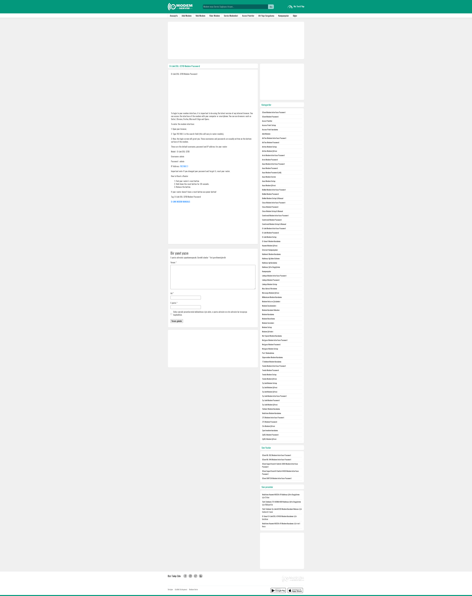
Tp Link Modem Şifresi (269, 387)
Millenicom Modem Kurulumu (272, 297)
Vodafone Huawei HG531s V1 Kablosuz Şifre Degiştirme (281, 494)
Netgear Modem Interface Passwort (275, 340)
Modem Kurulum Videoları (271, 310)
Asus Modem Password (270, 168)
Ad (172, 293)
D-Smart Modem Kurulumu (271, 241)
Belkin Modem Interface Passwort (274, 189)
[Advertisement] (236, 40)
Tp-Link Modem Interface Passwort (274, 396)
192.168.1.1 (184, 166)
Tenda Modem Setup (269, 374)
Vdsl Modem (200, 15)
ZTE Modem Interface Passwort (273, 417)
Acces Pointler (248, 15)
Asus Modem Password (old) (271, 172)
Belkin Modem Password (270, 194)
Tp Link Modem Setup (269, 383)
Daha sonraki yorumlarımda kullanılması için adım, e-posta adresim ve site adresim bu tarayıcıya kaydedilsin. (210, 313)
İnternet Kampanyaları (270, 250)
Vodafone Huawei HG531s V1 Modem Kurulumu (278, 523)
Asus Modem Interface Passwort (273, 164)
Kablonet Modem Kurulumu (271, 254)
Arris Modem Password (270, 159)
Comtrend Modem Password (271, 219)
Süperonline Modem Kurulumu (272, 357)
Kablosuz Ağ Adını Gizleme (271, 258)
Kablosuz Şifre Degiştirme (271, 267)
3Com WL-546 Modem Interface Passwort (276, 459)
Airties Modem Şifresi (269, 151)
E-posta (173, 302)
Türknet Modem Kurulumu (271, 409)
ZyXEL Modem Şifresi (269, 439)
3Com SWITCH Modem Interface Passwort (277, 478)
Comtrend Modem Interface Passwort (275, 215)
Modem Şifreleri (267, 331)
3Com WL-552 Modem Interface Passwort (276, 455)
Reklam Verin (193, 589)
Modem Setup (267, 327)
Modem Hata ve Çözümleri (271, 301)
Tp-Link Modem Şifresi (269, 404)
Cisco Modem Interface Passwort (273, 202)
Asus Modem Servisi (269, 176)
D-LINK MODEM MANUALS (180, 201)
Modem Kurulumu (268, 314)
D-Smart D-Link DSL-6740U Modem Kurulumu (277, 516)
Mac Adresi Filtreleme (269, 288)
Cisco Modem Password (270, 207)
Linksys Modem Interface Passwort (274, 275)
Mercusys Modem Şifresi (270, 293)
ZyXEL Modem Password (270, 434)
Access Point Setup (269, 125)
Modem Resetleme (268, 318)
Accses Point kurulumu (270, 129)
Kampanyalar (283, 15)
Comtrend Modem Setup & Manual (274, 224)
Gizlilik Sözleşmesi (181, 589)
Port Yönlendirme (268, 353)
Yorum (173, 262)
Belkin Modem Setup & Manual (272, 198)
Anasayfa (174, 15)
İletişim (170, 589)
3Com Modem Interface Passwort (274, 112)
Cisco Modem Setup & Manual (272, 211)
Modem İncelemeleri (269, 305)
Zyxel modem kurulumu (270, 430)
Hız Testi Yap (299, 6)
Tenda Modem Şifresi (269, 379)
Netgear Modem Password (271, 344)
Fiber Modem (214, 15)
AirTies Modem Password (270, 142)
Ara (271, 6)
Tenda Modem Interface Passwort (274, 366)
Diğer (295, 15)
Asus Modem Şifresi (269, 185)
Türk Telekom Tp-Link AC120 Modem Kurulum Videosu (280, 509)
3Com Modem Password (270, 116)
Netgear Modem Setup (270, 348)
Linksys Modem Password (270, 280)
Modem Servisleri (268, 323)
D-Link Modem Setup (269, 237)
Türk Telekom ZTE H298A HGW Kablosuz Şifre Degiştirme (281, 501)
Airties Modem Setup (269, 146)
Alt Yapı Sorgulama (266, 15)
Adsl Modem (187, 15)
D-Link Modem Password (270, 232)
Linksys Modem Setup (269, 284)
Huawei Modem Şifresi (269, 245)
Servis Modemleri (231, 15)
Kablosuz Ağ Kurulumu (269, 262)
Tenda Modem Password (270, 370)
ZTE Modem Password (269, 422)
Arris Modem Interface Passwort (273, 155)
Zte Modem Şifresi (268, 426)
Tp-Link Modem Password (271, 400)
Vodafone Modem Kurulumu (271, 413)
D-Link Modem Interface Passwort (274, 228)
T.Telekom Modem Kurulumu (271, 361)
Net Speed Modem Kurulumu (272, 336)
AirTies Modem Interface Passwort (274, 138)
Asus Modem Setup (268, 181)
